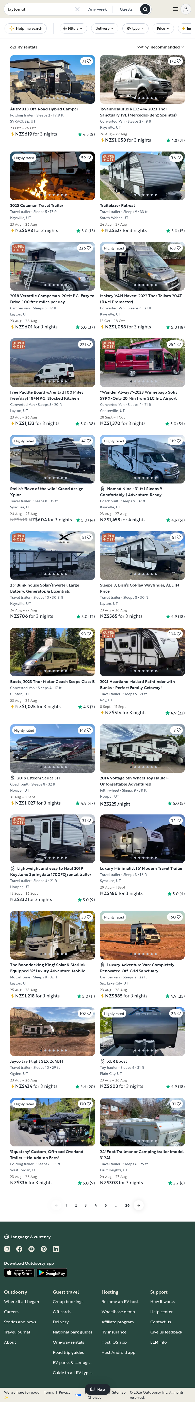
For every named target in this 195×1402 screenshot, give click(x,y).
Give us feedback (166, 1332)
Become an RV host (120, 1301)
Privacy (64, 1392)
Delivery (61, 1322)
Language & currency (31, 1237)
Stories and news (20, 1322)
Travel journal (17, 1332)
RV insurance (114, 1332)
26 (127, 1205)
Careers (11, 1312)
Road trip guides (68, 1352)
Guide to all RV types (72, 1373)
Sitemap (119, 1392)
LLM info (158, 1342)
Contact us (160, 1322)
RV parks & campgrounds (77, 1362)
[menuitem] (73, 28)
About (10, 1342)
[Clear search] (77, 9)
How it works (162, 1301)
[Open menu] (182, 9)
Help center (161, 1312)
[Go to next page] (139, 1205)
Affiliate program (118, 1322)
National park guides (72, 1332)
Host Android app (118, 1352)
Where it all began (21, 1301)
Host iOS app (114, 1342)
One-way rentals (68, 1342)
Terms (49, 1392)
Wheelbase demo (118, 1312)
